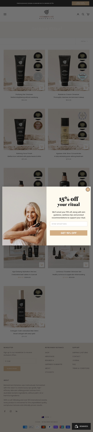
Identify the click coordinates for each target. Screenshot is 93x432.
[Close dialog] (88, 189)
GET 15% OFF (69, 233)
